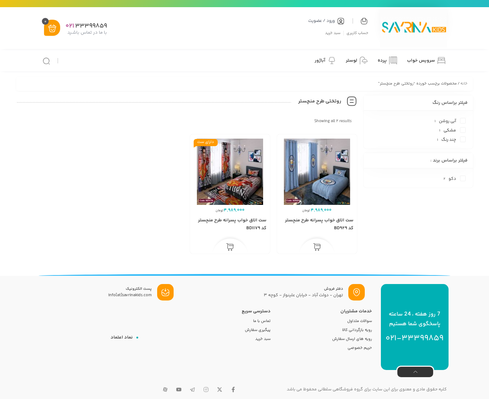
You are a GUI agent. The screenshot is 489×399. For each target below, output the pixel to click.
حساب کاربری (357, 32)
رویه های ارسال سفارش (352, 339)
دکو (452, 179)
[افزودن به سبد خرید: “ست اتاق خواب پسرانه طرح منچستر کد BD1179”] (230, 247)
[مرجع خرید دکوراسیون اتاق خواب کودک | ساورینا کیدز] (413, 28)
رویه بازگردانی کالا (357, 330)
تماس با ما (262, 321)
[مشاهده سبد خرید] (52, 28)
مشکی (450, 130)
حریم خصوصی (360, 348)
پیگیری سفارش (258, 330)
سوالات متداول (359, 321)
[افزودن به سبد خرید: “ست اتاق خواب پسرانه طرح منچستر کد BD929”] (317, 247)
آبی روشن (447, 121)
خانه (464, 84)
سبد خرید (332, 32)
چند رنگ (448, 139)
